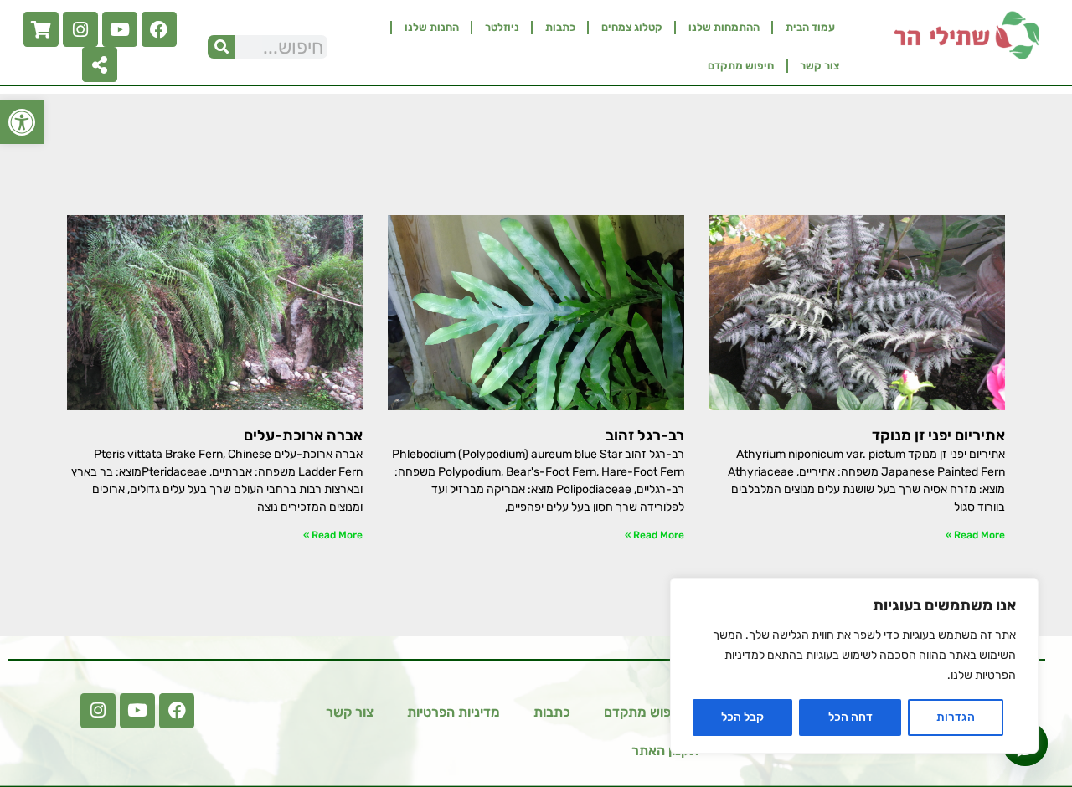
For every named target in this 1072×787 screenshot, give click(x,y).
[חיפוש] (221, 47)
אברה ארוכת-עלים (303, 435)
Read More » (975, 535)
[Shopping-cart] (41, 29)
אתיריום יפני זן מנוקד (938, 435)
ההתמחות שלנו (724, 27)
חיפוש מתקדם (741, 65)
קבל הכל (742, 717)
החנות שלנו (432, 27)
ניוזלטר (502, 27)
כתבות (560, 27)
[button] (22, 122)
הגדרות (955, 717)
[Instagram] (80, 29)
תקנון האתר (664, 751)
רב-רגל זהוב (645, 435)
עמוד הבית (810, 27)
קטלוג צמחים (631, 27)
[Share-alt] (99, 64)
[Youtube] (119, 29)
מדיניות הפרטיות (453, 712)
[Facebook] (159, 29)
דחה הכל (850, 717)
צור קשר (819, 65)
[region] (854, 666)
